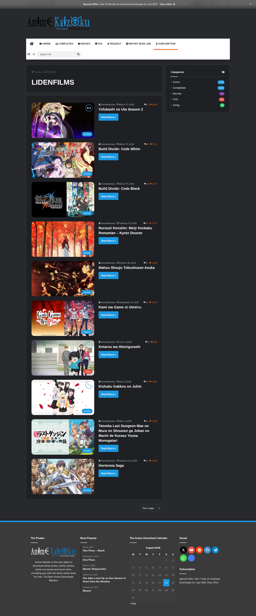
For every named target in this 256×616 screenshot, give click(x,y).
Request (115, 43)
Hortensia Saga (111, 465)
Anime (176, 82)
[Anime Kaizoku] (58, 23)
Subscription (166, 43)
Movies (85, 43)
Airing (46, 43)
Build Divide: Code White (119, 149)
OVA (99, 43)
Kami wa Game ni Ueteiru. (120, 307)
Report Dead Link (139, 43)
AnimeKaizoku (108, 104)
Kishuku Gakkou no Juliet (120, 386)
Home (37, 72)
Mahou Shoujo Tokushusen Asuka (127, 268)
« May (133, 603)
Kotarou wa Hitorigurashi (119, 347)
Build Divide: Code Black (119, 188)
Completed (65, 43)
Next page (148, 508)
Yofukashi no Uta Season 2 (121, 109)
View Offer (166, 4)
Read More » (108, 117)
